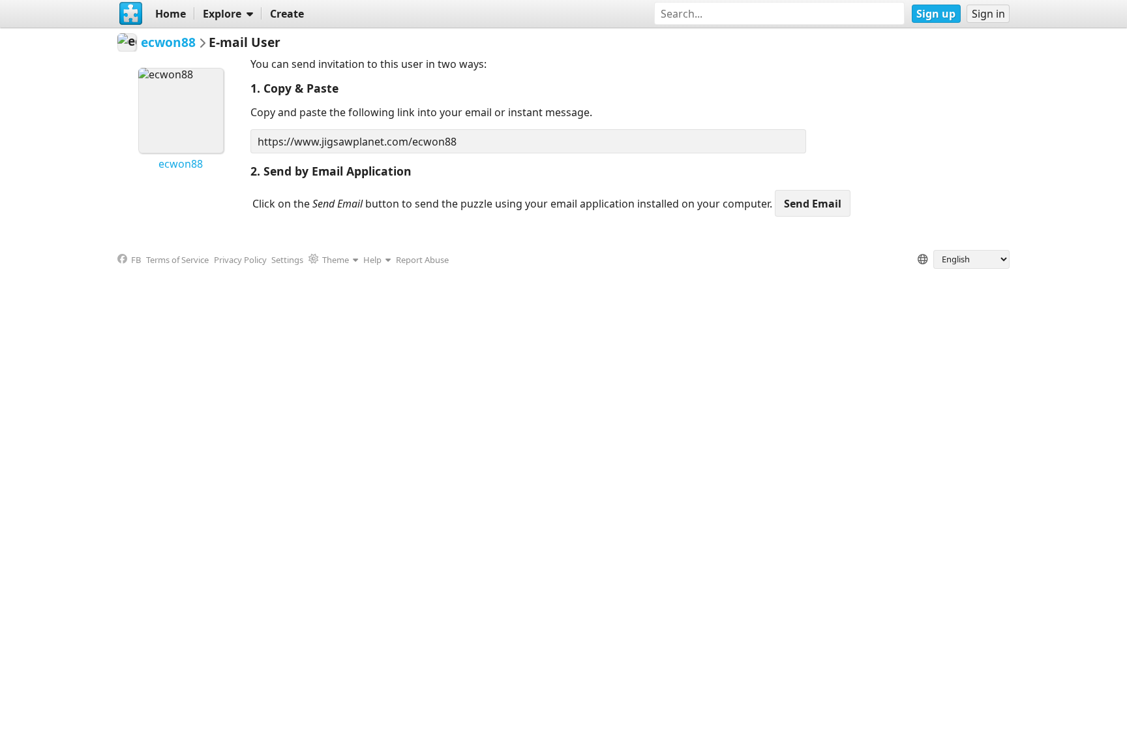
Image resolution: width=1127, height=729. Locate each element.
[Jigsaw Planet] (131, 13)
